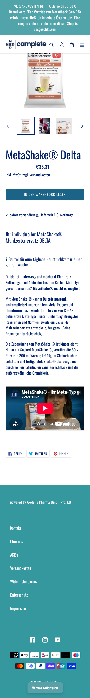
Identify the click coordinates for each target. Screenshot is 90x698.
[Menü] (82, 44)
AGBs (14, 555)
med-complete (51, 682)
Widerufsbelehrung (24, 581)
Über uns (16, 541)
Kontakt (15, 528)
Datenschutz (19, 595)
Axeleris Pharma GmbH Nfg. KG (49, 502)
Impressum (18, 608)
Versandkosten (40, 175)
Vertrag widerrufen (45, 687)
